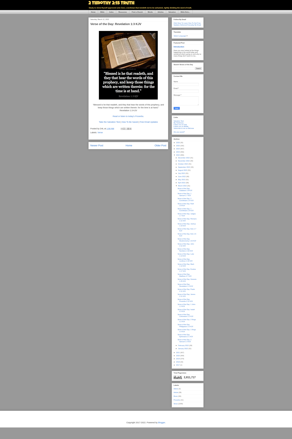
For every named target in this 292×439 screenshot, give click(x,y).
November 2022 (184, 161)
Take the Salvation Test (109, 122)
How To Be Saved (130, 122)
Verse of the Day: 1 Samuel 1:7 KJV (184, 194)
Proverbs (177, 400)
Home (93, 12)
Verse (100, 132)
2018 (178, 362)
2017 (178, 365)
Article (176, 392)
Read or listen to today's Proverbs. (128, 116)
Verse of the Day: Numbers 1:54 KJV (185, 250)
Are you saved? (179, 132)
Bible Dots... (185, 12)
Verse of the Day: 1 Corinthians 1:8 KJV (186, 210)
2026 (178, 142)
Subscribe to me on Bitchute (184, 128)
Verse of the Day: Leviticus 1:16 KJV (185, 260)
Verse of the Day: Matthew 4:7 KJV (185, 275)
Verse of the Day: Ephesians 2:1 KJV (185, 335)
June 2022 (182, 176)
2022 (178, 155)
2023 (178, 152)
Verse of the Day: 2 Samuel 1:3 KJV (184, 340)
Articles (161, 12)
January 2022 (183, 348)
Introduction (179, 47)
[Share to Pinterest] (130, 129)
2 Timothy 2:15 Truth (111, 3)
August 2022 (183, 170)
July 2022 (181, 173)
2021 (178, 352)
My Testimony (179, 123)
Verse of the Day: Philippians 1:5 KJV (185, 325)
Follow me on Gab (180, 125)
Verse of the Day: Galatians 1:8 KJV (185, 189)
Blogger (161, 422)
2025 (178, 146)
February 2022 (183, 345)
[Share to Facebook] (128, 129)
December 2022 (184, 158)
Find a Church (137, 12)
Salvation (172, 12)
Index (111, 12)
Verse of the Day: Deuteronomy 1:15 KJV (187, 240)
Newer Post (96, 145)
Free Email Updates (149, 122)
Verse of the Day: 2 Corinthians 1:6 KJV (186, 199)
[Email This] (122, 129)
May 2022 (182, 179)
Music (176, 396)
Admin (176, 389)
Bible (102, 12)
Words (150, 12)
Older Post (160, 145)
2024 (178, 149)
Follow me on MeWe (181, 126)
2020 (178, 356)
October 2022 (183, 164)
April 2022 (182, 183)
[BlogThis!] (124, 129)
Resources (123, 12)
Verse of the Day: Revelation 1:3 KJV (185, 285)
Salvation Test (179, 121)
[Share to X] (126, 129)
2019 (178, 359)
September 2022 (184, 167)
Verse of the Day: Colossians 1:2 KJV (185, 315)
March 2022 (182, 186)
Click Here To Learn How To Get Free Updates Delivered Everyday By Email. (187, 24)
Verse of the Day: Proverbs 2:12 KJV (185, 300)
